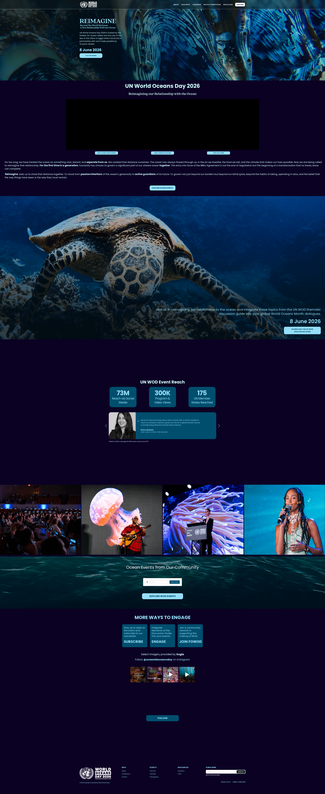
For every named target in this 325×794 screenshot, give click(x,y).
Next (218, 425)
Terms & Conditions (238, 782)
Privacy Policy (226, 782)
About (176, 4)
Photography (154, 777)
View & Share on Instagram (106, 153)
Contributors (126, 774)
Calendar (197, 4)
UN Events (185, 4)
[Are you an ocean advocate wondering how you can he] (154, 674)
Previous (106, 425)
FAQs (179, 774)
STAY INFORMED (91, 55)
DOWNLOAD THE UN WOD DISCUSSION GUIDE (302, 330)
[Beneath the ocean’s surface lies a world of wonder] (187, 674)
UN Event (153, 771)
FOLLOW (162, 718)
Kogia (180, 654)
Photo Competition (212, 4)
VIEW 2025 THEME (218, 153)
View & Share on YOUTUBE (162, 153)
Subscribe (240, 4)
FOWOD (124, 777)
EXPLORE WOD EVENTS (162, 596)
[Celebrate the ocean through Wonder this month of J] (138, 674)
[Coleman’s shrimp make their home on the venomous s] (170, 674)
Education (228, 4)
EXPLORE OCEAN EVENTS (162, 188)
